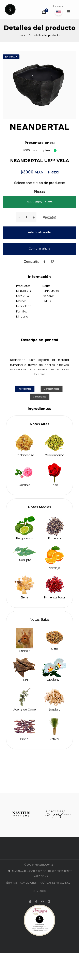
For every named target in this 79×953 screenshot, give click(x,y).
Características (51, 389)
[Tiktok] (36, 901)
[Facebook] (44, 262)
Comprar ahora (39, 248)
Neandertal (24, 306)
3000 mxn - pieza (39, 202)
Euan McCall (51, 291)
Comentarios (39, 396)
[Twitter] (52, 262)
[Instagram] (49, 901)
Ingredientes (24, 389)
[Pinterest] (43, 901)
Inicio (23, 35)
